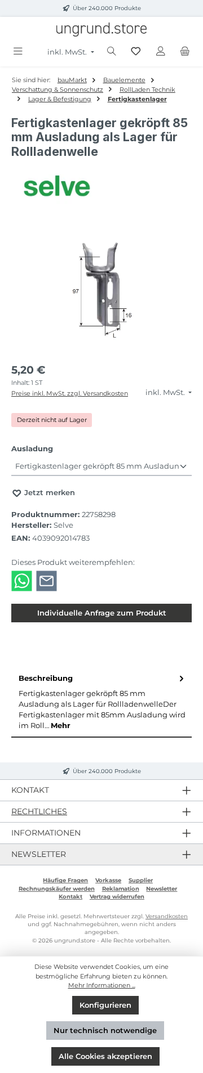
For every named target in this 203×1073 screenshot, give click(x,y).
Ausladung (32, 449)
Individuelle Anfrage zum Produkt (101, 613)
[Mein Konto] (160, 51)
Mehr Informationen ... (101, 985)
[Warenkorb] (185, 51)
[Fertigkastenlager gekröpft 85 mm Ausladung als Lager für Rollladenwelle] (101, 292)
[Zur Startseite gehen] (101, 30)
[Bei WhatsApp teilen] (21, 580)
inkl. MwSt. (68, 52)
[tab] (101, 702)
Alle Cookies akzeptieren (105, 1056)
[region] (101, 291)
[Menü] (18, 51)
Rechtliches (39, 811)
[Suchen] (111, 51)
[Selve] (101, 186)
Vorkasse (108, 880)
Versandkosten (166, 916)
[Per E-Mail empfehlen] (46, 580)
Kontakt (70, 897)
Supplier (141, 880)
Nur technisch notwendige (105, 1030)
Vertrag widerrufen (117, 897)
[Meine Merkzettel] (135, 51)
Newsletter (161, 889)
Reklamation (120, 889)
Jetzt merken (48, 492)
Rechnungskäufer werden (57, 889)
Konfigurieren (105, 1005)
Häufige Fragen (65, 880)
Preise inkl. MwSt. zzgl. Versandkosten (69, 393)
